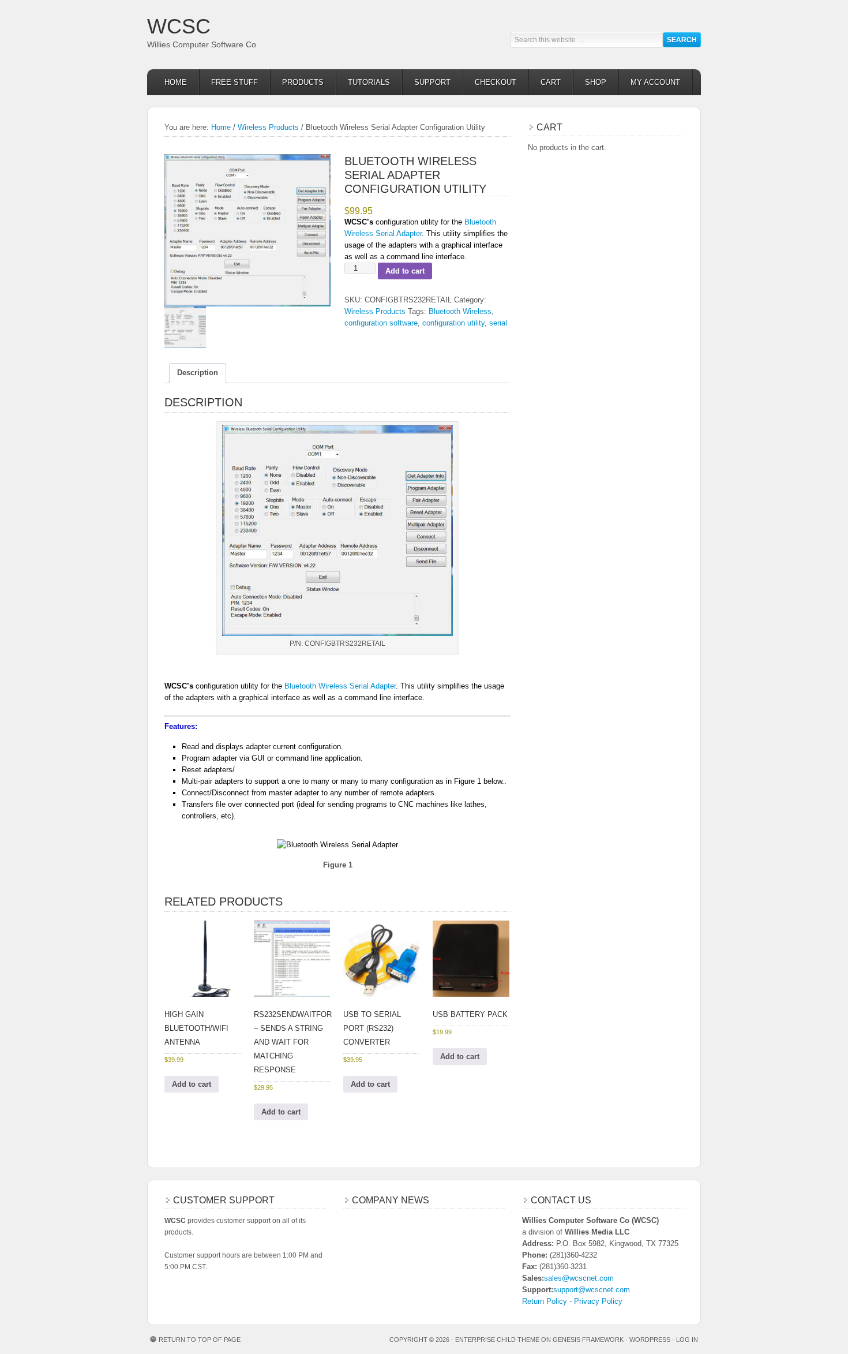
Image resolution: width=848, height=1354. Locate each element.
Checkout (495, 82)
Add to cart (405, 271)
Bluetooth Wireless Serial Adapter (340, 686)
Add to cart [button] (191, 1084)
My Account (655, 82)
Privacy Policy (598, 1301)
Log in (687, 1339)
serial (498, 323)
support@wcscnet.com (591, 1289)
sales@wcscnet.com (579, 1278)
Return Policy (544, 1301)
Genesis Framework (588, 1339)
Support (432, 82)
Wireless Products (268, 127)
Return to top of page (200, 1339)
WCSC (179, 26)
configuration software (381, 323)
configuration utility (453, 323)
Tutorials (369, 82)
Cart (551, 82)
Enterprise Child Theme (497, 1339)
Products (303, 82)
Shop (595, 82)
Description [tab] (197, 372)
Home (175, 82)
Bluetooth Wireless (460, 311)
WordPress (649, 1339)
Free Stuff (234, 82)
